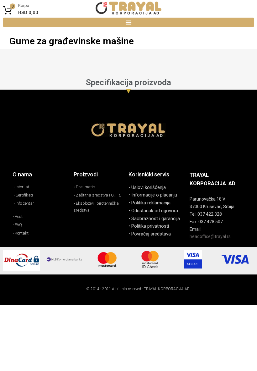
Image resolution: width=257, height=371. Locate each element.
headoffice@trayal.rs (210, 236)
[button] (128, 22)
